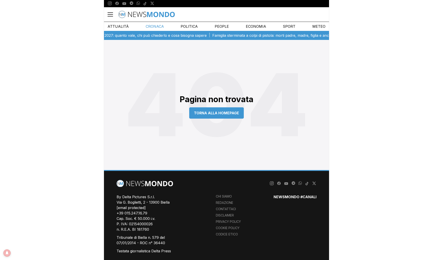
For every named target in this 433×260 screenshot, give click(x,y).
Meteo (318, 26)
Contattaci (226, 209)
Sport (289, 26)
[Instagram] (110, 3)
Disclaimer (225, 215)
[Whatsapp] (138, 3)
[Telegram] (131, 3)
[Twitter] (152, 3)
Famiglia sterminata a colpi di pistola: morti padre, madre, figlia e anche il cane (274, 35)
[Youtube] (124, 3)
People (222, 26)
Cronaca (155, 26)
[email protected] (131, 207)
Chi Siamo (224, 196)
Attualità (118, 26)
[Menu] (113, 14)
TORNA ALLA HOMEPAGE (216, 113)
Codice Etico (227, 234)
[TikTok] (145, 3)
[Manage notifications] (7, 253)
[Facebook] (117, 3)
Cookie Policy (228, 228)
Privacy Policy (228, 221)
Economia (256, 26)
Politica (189, 26)
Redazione (224, 203)
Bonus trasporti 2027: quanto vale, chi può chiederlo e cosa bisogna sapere (138, 35)
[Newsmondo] (146, 14)
